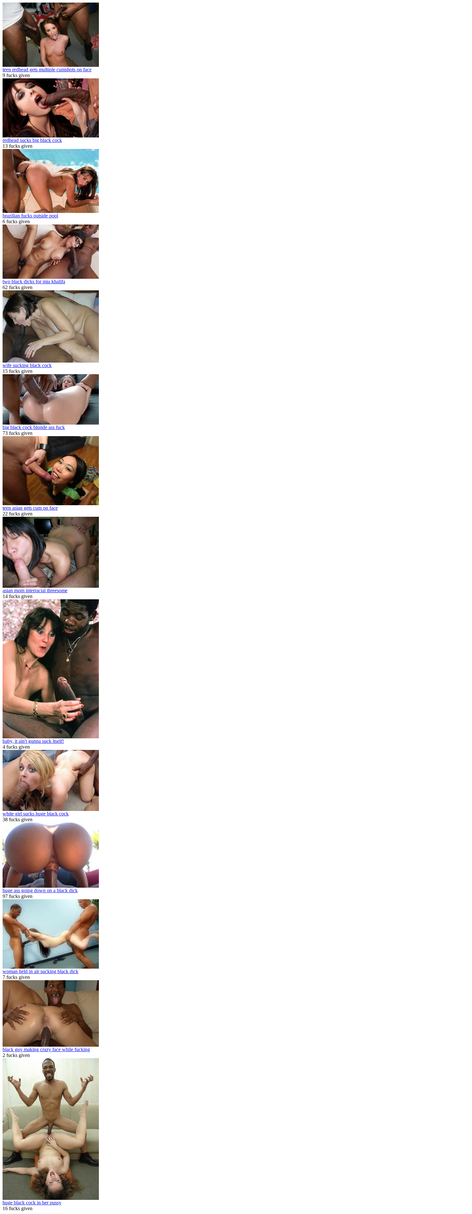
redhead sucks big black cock (32, 140)
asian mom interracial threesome (35, 590)
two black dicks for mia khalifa (34, 281)
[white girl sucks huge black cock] (51, 809)
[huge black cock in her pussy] (51, 1198)
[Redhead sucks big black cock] (51, 135)
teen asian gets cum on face (30, 508)
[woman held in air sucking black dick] (51, 967)
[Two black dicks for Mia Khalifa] (51, 277)
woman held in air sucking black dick (40, 971)
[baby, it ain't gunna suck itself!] (51, 736)
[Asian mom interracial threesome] (51, 586)
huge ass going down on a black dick (40, 890)
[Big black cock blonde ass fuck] (51, 423)
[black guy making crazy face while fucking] (51, 1045)
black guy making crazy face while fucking (46, 1049)
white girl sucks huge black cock (36, 813)
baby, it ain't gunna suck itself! (33, 741)
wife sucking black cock (27, 365)
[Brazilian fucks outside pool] (51, 211)
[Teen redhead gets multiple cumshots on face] (51, 65)
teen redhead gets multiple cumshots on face (47, 69)
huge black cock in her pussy (32, 1202)
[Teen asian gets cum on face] (51, 503)
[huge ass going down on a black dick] (51, 886)
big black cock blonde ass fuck (34, 427)
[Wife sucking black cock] (51, 361)
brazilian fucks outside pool (30, 215)
